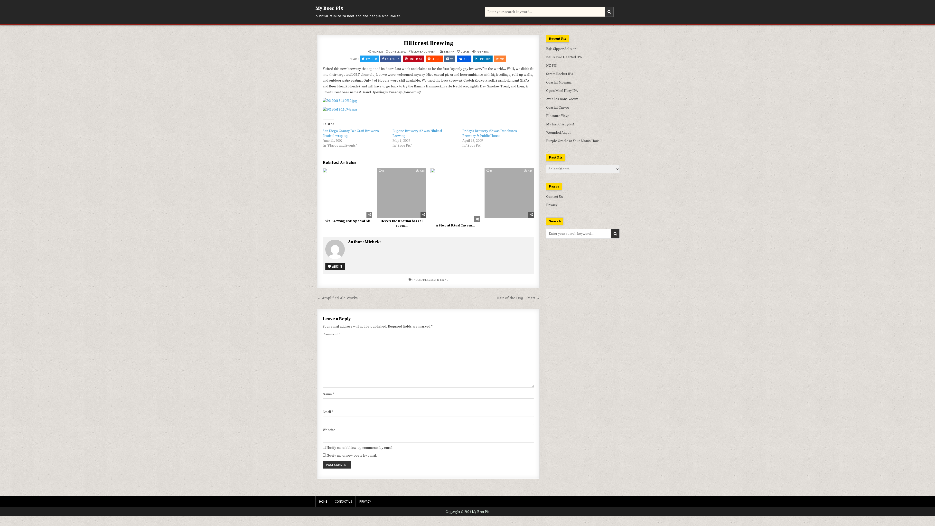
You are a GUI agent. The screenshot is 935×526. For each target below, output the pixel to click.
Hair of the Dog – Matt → (518, 298)
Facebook (392, 59)
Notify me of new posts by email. (352, 455)
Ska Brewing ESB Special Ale (348, 221)
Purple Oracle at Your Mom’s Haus (572, 141)
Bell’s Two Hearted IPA (564, 57)
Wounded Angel (558, 133)
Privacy (551, 205)
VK (451, 59)
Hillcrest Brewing (428, 43)
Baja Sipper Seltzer (561, 49)
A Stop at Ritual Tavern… (455, 225)
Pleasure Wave (557, 116)
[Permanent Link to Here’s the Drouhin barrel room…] (401, 193)
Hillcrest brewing (436, 280)
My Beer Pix (329, 8)
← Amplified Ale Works (337, 298)
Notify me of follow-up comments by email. (360, 448)
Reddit (436, 59)
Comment (331, 334)
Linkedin (485, 59)
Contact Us (554, 197)
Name (328, 394)
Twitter (371, 59)
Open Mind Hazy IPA (562, 91)
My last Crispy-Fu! (560, 124)
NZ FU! (551, 66)
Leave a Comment (425, 51)
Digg (466, 59)
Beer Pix (449, 51)
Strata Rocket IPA (559, 74)
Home (323, 501)
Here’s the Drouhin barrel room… (401, 223)
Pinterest (415, 59)
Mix (502, 59)
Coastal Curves (558, 107)
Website (336, 266)
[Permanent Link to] (509, 193)
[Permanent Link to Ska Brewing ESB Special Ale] (347, 193)
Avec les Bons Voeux (562, 99)
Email (328, 412)
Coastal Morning (559, 82)
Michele (377, 51)
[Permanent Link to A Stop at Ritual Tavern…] (455, 195)
